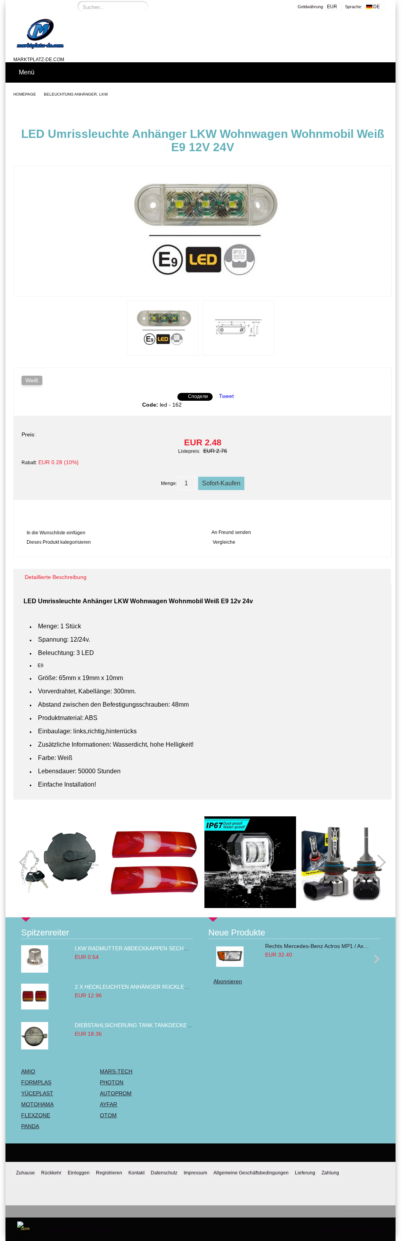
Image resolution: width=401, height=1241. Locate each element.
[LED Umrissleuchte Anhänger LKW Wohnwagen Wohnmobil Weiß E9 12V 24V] (202, 289)
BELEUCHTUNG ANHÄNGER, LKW (76, 94)
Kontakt (136, 1173)
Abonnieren (227, 981)
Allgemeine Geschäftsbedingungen (251, 1173)
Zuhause (25, 1173)
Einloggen (79, 1173)
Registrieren (109, 1173)
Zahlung (330, 1173)
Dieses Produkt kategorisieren (59, 542)
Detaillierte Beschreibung (56, 577)
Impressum (195, 1173)
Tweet (226, 396)
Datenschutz (164, 1173)
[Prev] (26, 862)
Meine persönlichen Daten (351, 1229)
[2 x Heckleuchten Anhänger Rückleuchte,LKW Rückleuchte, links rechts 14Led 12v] (35, 1007)
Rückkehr (51, 1173)
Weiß (31, 380)
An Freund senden (231, 532)
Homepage (24, 94)
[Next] (378, 862)
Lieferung (305, 1173)
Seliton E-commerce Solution (353, 1211)
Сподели (198, 396)
